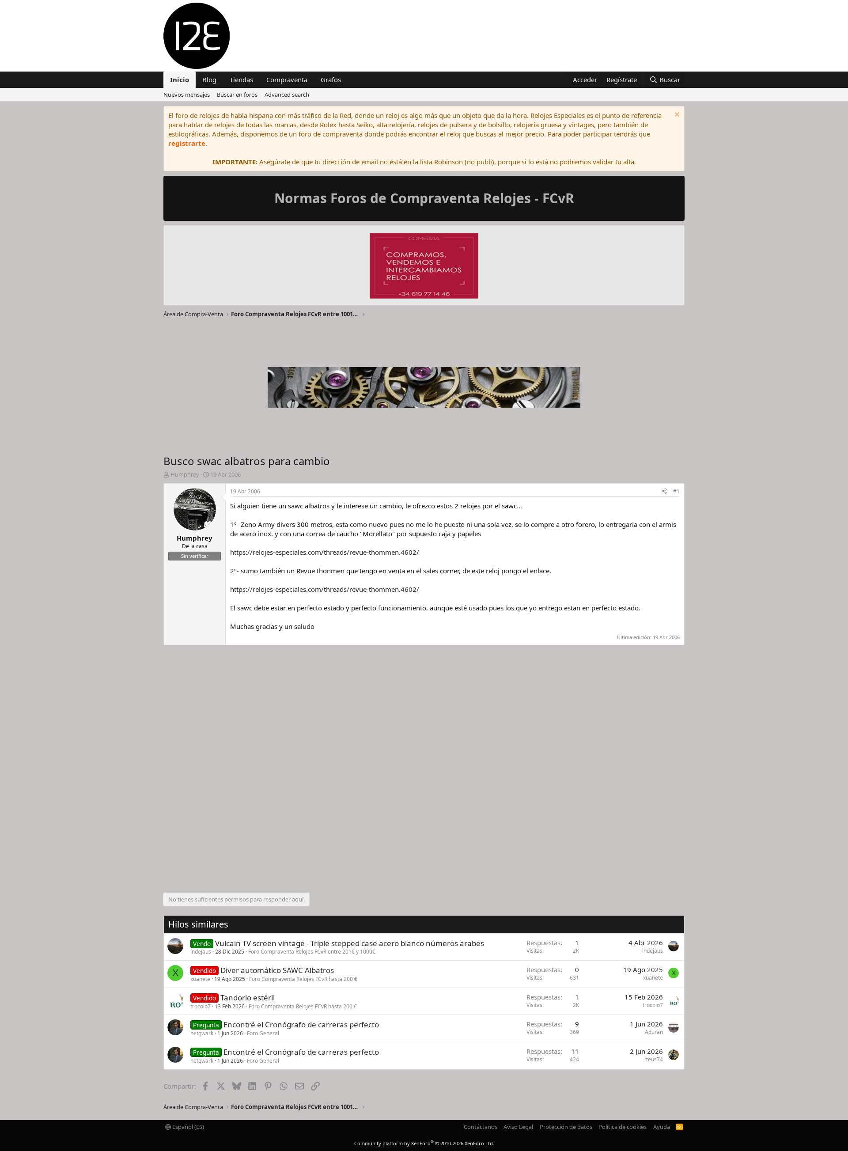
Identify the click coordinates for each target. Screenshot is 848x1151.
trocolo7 (200, 1006)
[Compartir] (664, 492)
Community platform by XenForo (424, 1143)
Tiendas (241, 79)
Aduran (654, 1032)
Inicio (179, 79)
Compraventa (286, 79)
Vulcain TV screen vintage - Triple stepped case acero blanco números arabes (349, 943)
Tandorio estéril (247, 997)
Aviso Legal (518, 1127)
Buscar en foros (237, 94)
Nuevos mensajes (186, 94)
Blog (209, 79)
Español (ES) (187, 1127)
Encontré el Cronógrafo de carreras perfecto (301, 1024)
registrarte (186, 143)
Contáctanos (480, 1127)
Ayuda (661, 1127)
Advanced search (287, 94)
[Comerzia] (424, 267)
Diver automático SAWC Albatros (277, 970)
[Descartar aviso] (676, 115)
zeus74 (654, 1059)
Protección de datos (566, 1127)
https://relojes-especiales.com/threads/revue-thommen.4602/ (324, 552)
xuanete (200, 979)
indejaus (200, 951)
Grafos (331, 79)
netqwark (201, 1033)
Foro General (263, 1033)
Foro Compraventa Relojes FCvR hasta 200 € (303, 979)
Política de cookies (622, 1127)
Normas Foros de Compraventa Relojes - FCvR (424, 198)
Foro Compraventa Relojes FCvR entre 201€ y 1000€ (311, 951)
